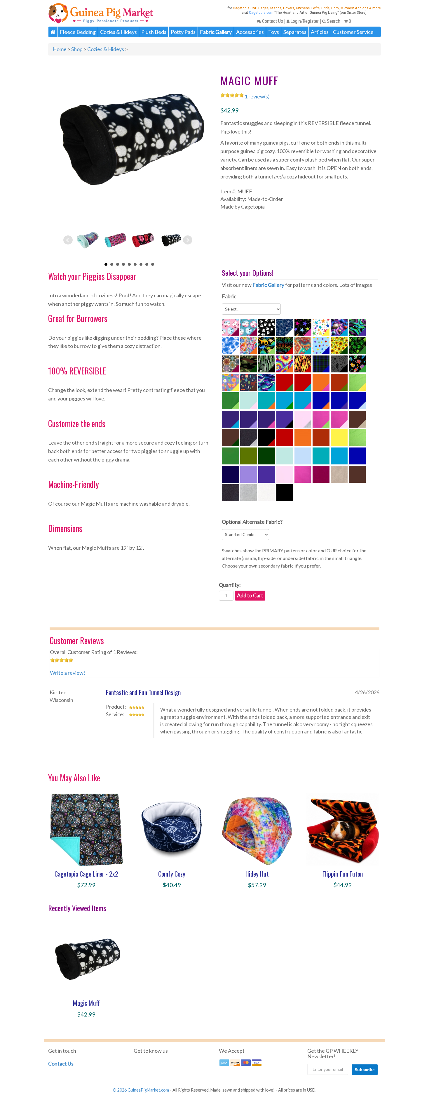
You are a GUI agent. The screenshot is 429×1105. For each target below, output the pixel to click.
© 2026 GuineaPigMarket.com (141, 1089)
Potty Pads (183, 32)
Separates (294, 32)
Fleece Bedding (78, 32)
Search (333, 21)
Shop (77, 49)
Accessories (250, 32)
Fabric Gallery (268, 285)
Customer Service (353, 32)
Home (60, 49)
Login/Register (304, 21)
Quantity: (230, 585)
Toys (273, 32)
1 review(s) (257, 96)
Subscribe (365, 1069)
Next (187, 240)
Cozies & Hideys (118, 32)
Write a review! (67, 672)
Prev (68, 240)
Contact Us (272, 21)
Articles (320, 32)
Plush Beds (153, 32)
